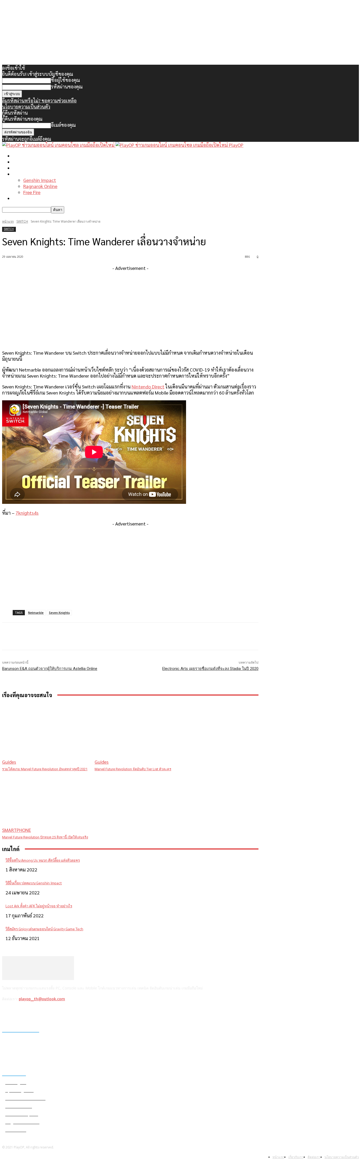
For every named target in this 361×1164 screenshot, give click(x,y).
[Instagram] (21, 1012)
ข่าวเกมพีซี (23, 162)
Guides (9, 762)
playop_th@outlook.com (42, 999)
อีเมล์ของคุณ (63, 125)
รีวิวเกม (20, 198)
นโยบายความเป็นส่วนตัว (26, 107)
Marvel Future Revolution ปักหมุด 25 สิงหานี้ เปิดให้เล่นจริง (45, 837)
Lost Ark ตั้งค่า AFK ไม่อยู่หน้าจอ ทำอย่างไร (39, 905)
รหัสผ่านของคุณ (67, 86)
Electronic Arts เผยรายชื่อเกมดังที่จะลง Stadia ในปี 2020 (210, 668)
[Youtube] (48, 1012)
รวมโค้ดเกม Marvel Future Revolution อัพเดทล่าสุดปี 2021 (44, 769)
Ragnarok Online (40, 186)
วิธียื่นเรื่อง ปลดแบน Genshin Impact (34, 882)
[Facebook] (7, 1012)
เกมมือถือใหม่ (26, 168)
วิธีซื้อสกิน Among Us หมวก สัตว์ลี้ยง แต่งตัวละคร (43, 860)
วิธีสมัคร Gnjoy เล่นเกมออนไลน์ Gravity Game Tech (44, 928)
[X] (34, 1012)
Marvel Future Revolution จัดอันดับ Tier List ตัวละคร (133, 769)
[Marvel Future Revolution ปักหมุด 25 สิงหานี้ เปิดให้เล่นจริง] (45, 802)
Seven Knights (59, 612)
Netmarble (36, 612)
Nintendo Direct (148, 386)
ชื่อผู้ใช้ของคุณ (65, 80)
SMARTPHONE (16, 830)
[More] (108, 636)
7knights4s (27, 513)
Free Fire (31, 192)
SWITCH (22, 221)
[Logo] (58, 145)
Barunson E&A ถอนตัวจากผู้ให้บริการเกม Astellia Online (49, 668)
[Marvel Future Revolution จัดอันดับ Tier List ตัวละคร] (138, 734)
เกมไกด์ (20, 174)
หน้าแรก (21, 156)
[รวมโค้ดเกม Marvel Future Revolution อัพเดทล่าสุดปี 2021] (45, 734)
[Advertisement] (130, 308)
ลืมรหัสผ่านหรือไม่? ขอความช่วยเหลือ (39, 100)
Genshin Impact (39, 180)
